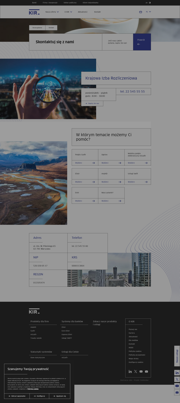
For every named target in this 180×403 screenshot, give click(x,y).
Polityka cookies (33, 389)
